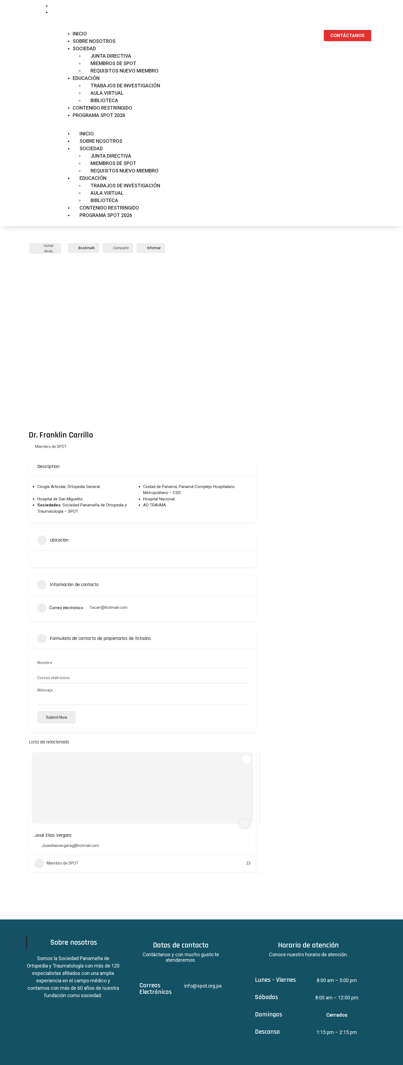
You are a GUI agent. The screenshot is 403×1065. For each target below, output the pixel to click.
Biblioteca (104, 100)
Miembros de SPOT (113, 63)
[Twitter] (201, 908)
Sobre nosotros (94, 41)
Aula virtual (107, 93)
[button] (188, 126)
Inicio (80, 34)
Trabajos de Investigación (125, 85)
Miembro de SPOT (51, 446)
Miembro (318, 6)
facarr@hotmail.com (108, 607)
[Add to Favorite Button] (246, 759)
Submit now (56, 717)
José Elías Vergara (53, 835)
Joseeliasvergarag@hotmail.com (70, 845)
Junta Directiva (110, 56)
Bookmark (86, 248)
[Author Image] (245, 823)
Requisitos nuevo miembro (124, 71)
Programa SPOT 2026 (99, 115)
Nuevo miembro (345, 8)
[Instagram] (218, 908)
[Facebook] (185, 908)
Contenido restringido (102, 108)
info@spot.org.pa (203, 986)
